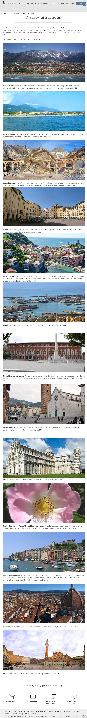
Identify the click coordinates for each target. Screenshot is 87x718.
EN (85, 4)
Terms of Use (16, 714)
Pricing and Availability (42, 3)
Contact (72, 3)
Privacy (7, 714)
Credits (33, 714)
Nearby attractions (28, 13)
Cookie (26, 714)
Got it (75, 716)
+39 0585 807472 (64, 3)
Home (10, 3)
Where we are (30, 3)
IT (80, 4)
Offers (53, 3)
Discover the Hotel (19, 3)
